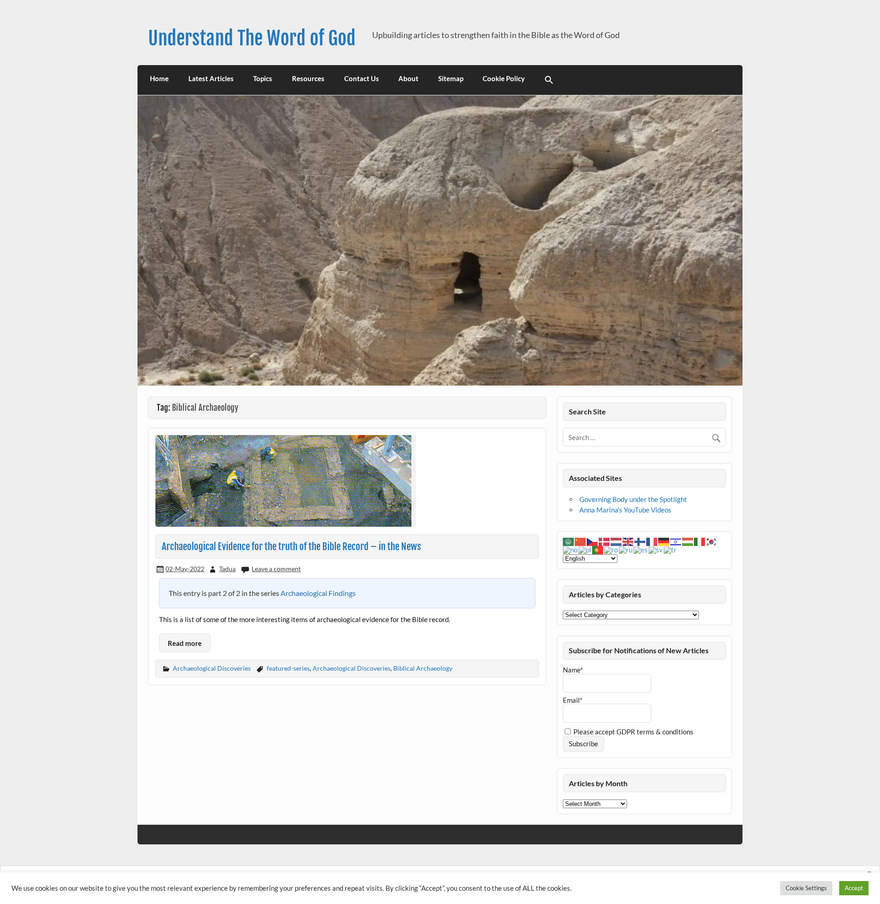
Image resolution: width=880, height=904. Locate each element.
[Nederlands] (616, 541)
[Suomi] (640, 541)
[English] (628, 541)
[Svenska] (656, 549)
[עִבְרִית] (676, 541)
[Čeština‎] (593, 541)
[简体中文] (581, 541)
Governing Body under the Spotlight (633, 499)
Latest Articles (211, 78)
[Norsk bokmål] (570, 549)
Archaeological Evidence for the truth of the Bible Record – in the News (291, 546)
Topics (262, 78)
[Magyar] (688, 541)
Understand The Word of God (252, 38)
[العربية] (569, 541)
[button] (549, 80)
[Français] (652, 541)
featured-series (288, 668)
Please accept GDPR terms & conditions (632, 732)
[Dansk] (604, 541)
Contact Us (361, 78)
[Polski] (585, 549)
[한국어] (712, 541)
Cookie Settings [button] (806, 888)
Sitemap (450, 78)
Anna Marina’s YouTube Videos (625, 510)
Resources (308, 78)
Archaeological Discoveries (212, 668)
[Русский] (626, 549)
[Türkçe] (670, 549)
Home (159, 78)
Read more (185, 643)
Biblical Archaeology (422, 668)
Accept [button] (854, 888)
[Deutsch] (664, 541)
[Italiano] (700, 541)
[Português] (598, 549)
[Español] (641, 549)
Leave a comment (276, 569)
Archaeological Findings (318, 593)
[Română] (611, 549)
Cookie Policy (504, 78)
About (408, 78)
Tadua (227, 569)
